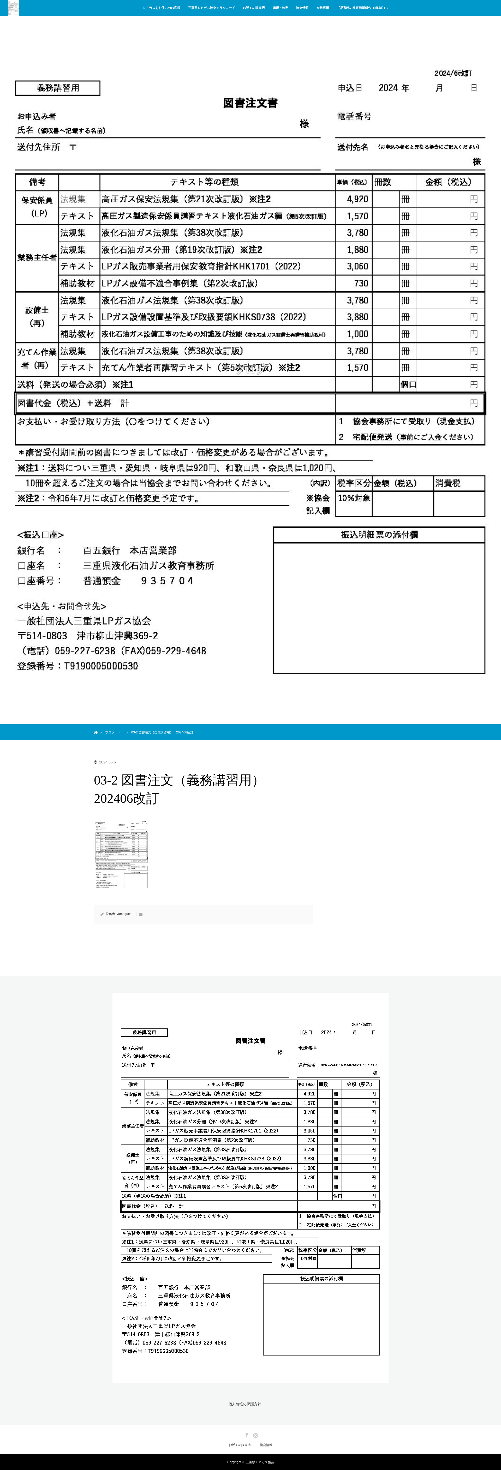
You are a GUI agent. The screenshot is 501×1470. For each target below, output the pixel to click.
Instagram (255, 1434)
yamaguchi (124, 914)
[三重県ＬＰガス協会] (250, 1380)
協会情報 (302, 8)
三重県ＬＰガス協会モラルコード (211, 8)
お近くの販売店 (254, 8)
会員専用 (323, 8)
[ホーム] (95, 726)
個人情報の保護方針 (244, 1404)
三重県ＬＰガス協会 (260, 1462)
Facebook (246, 1434)
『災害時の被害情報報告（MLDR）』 (363, 8)
